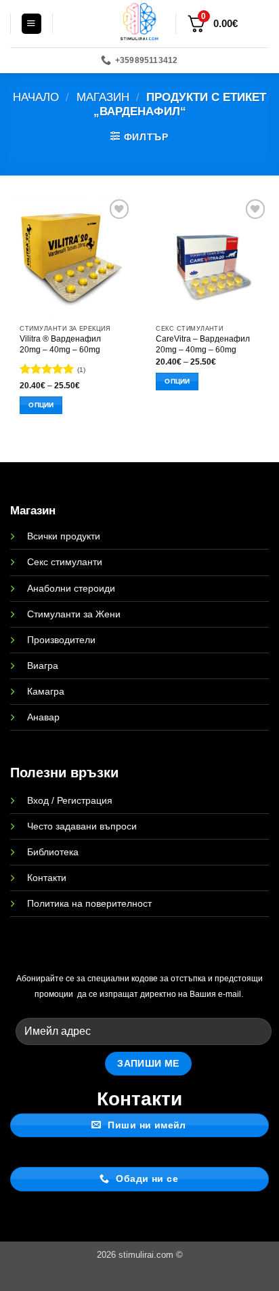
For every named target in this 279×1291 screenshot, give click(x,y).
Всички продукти (63, 536)
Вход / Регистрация (69, 800)
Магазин (103, 97)
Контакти (46, 877)
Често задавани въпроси (82, 826)
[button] (31, 24)
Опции (40, 405)
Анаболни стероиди (71, 588)
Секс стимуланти (64, 561)
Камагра (45, 691)
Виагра (42, 665)
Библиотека (53, 851)
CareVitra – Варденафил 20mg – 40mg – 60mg (203, 344)
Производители (61, 639)
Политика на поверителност (89, 903)
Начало (36, 97)
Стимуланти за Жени (74, 614)
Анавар (43, 717)
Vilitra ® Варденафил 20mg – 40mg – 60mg (60, 344)
